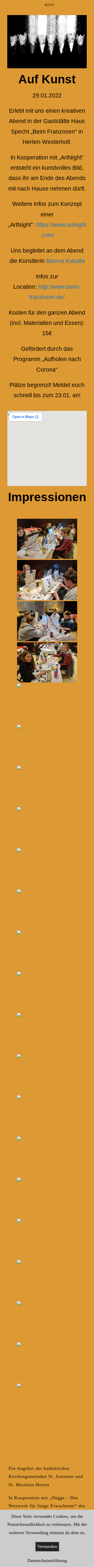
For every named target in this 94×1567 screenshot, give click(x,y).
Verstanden (47, 1546)
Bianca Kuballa (65, 261)
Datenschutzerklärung (47, 1560)
